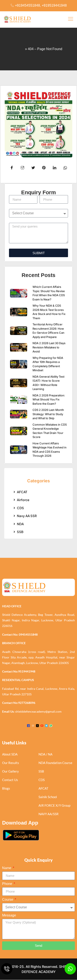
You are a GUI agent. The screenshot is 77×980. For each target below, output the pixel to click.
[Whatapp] (51, 725)
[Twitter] (37, 725)
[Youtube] (42, 725)
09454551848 (28, 634)
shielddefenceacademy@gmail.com (38, 711)
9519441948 (26, 671)
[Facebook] (28, 725)
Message (9, 915)
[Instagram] (33, 725)
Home (19, 49)
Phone (7, 884)
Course (8, 899)
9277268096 (26, 703)
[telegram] (46, 725)
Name (7, 868)
